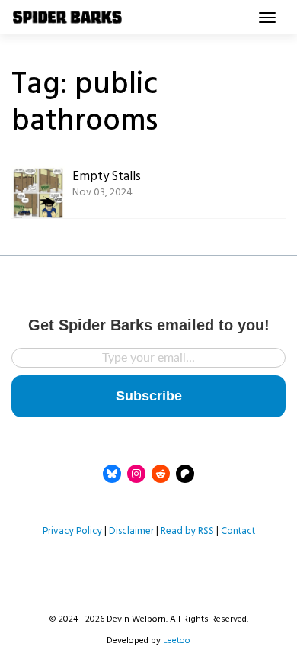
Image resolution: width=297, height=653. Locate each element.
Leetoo (176, 640)
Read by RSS (187, 531)
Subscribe (149, 396)
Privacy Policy (72, 531)
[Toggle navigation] (267, 17)
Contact (238, 531)
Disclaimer (131, 531)
